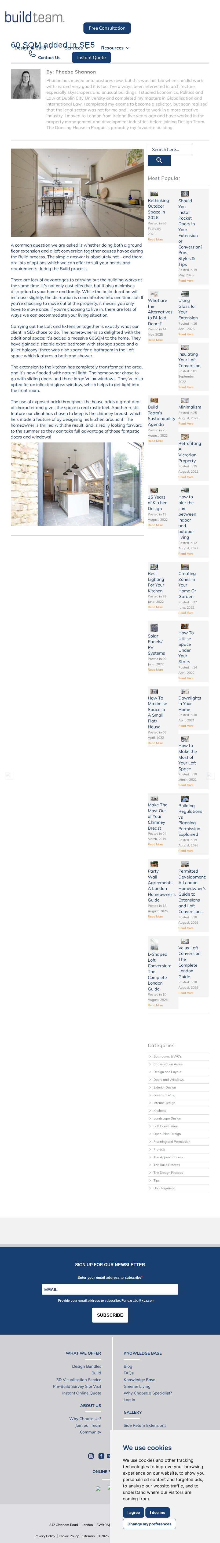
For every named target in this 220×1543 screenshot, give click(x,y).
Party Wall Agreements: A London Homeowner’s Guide (162, 885)
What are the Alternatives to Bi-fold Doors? (160, 312)
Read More (155, 239)
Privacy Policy (45, 1536)
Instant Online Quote (81, 1393)
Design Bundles (86, 1366)
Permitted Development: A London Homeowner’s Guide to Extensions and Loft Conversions (192, 891)
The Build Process (166, 1165)
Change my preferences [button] (149, 1524)
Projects (159, 1149)
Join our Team (88, 1425)
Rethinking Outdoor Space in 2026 (158, 209)
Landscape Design (167, 1118)
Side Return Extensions (145, 1425)
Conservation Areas (168, 1064)
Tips (156, 1180)
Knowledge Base (139, 1379)
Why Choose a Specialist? (148, 1393)
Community (90, 1432)
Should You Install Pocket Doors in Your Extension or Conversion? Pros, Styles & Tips (190, 232)
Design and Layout (167, 1072)
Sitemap (88, 1536)
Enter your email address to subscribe (109, 1278)
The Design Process (168, 1173)
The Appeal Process (168, 1157)
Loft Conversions (165, 1126)
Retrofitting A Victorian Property (189, 452)
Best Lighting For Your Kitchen (156, 582)
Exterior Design (164, 1087)
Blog (128, 1366)
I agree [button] (133, 1512)
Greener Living (164, 1095)
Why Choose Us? (85, 1418)
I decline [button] (157, 1512)
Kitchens (159, 1111)
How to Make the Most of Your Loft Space (187, 757)
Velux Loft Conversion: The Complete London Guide (189, 962)
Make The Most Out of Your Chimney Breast (157, 816)
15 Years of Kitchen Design (157, 502)
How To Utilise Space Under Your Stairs (186, 647)
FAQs (129, 1372)
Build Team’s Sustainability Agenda (161, 415)
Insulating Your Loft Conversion (189, 359)
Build (96, 1372)
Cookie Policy (69, 1536)
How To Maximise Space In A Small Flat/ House (157, 712)
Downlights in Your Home (189, 703)
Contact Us (49, 57)
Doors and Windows (168, 1080)
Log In (129, 1399)
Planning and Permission (171, 1142)
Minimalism (189, 407)
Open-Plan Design (167, 1134)
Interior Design (164, 1103)
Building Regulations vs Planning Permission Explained (190, 820)
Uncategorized (164, 1188)
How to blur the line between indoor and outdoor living (187, 517)
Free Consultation (107, 28)
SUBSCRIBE (110, 1315)
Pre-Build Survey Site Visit (77, 1386)
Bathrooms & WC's (167, 1056)
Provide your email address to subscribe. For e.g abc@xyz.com (106, 1301)
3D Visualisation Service (78, 1379)
